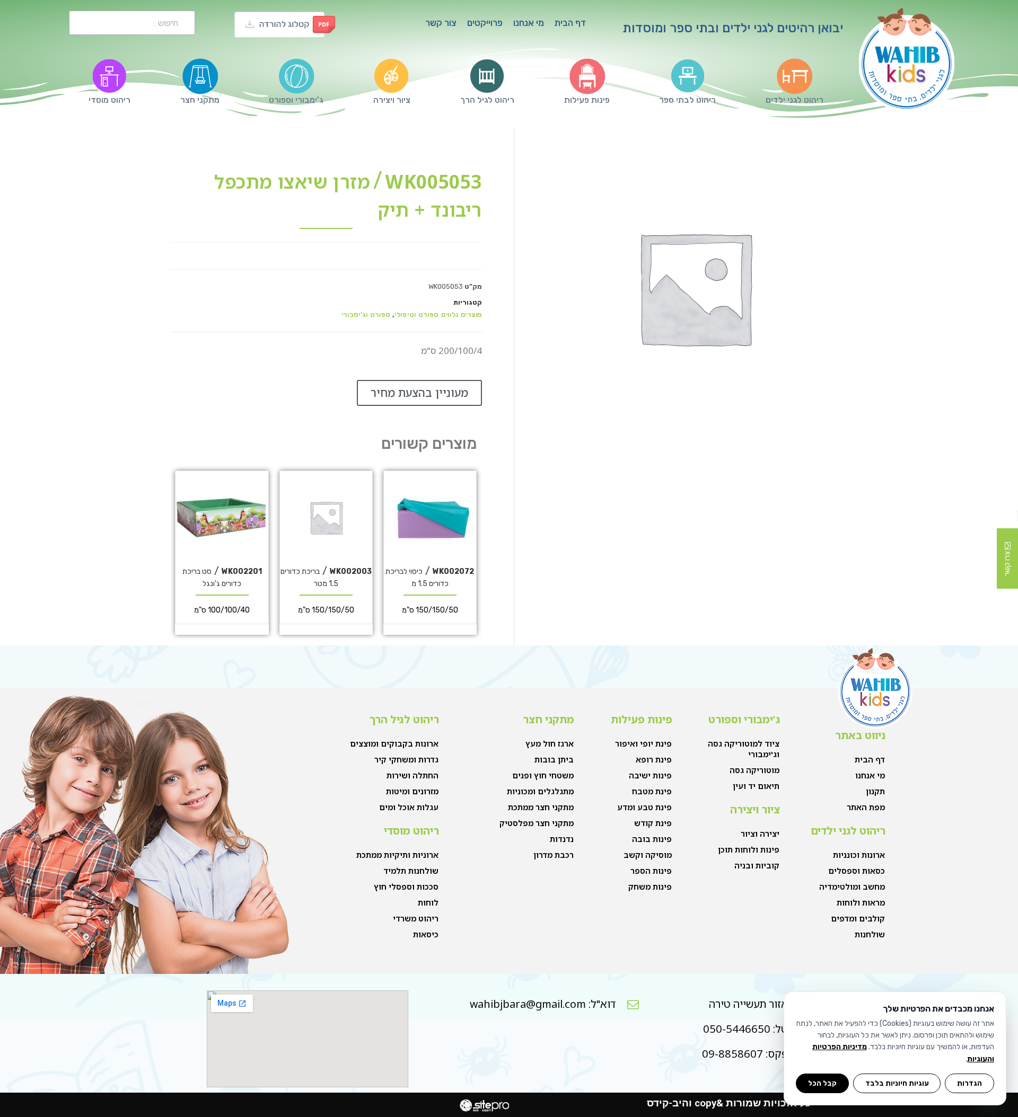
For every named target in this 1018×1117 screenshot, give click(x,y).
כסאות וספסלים (856, 870)
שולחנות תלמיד (410, 870)
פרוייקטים (485, 22)
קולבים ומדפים (858, 918)
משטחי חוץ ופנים (543, 775)
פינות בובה (652, 839)
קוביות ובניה (756, 865)
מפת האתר (866, 807)
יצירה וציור (760, 833)
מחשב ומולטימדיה (852, 886)
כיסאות (425, 934)
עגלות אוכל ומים (408, 807)
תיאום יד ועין (756, 786)
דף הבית (570, 22)
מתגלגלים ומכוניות (540, 791)
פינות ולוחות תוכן (748, 849)
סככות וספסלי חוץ (406, 886)
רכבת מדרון (553, 854)
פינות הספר (651, 870)
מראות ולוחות (861, 902)
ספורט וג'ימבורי (366, 314)
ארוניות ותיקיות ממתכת (397, 854)
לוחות (428, 902)
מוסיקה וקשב (648, 854)
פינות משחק (650, 886)
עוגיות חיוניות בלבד (897, 1083)
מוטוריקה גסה (754, 770)
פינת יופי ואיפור (643, 743)
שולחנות (870, 934)
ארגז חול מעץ (549, 743)
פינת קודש (653, 823)
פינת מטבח (652, 791)
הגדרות (969, 1083)
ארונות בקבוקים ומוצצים (394, 743)
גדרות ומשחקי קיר (406, 759)
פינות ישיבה (650, 775)
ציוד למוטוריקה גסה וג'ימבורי (743, 748)
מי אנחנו (528, 22)
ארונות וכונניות (859, 854)
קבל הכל (822, 1083)
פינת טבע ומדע (644, 807)
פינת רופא (654, 759)
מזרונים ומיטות (412, 791)
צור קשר (441, 22)
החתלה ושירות (412, 775)
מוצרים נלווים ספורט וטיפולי (438, 314)
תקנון (875, 791)
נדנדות (562, 839)
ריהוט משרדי (415, 918)
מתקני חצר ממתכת (541, 807)
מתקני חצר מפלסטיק (536, 823)
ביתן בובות (554, 759)
